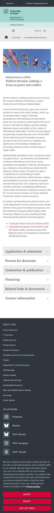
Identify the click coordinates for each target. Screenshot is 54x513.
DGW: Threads (19, 452)
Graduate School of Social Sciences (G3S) (29, 223)
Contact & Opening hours (37, 3)
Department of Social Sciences (17, 18)
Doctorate (16, 38)
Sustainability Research (13, 385)
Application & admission (23, 251)
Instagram (17, 416)
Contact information (20, 298)
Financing (12, 279)
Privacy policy (33, 486)
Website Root (6, 37)
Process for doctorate (20, 261)
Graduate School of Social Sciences (18, 355)
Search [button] (38, 30)
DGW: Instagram (20, 443)
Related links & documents (25, 289)
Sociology (7, 395)
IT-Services (8, 335)
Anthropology (8, 370)
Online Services (9, 340)
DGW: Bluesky (19, 434)
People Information (11, 350)
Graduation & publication (24, 270)
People (6, 360)
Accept (27, 494)
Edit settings (27, 508)
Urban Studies (9, 400)
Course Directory (10, 330)
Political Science (17, 25)
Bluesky (16, 425)
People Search (9, 345)
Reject (27, 501)
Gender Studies (9, 375)
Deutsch (9, 3)
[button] (13, 30)
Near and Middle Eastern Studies (17, 390)
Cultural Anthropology (12, 380)
